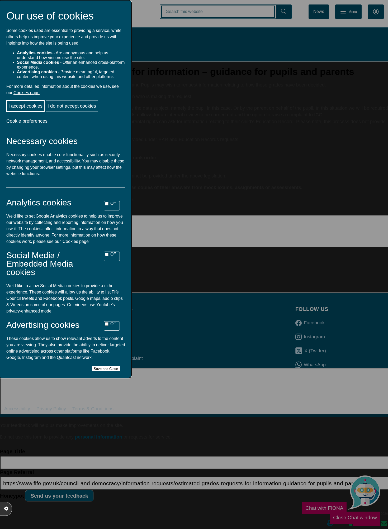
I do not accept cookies (72, 106)
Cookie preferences (27, 121)
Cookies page (26, 92)
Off (113, 203)
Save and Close (106, 369)
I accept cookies (25, 106)
